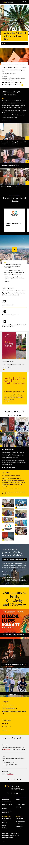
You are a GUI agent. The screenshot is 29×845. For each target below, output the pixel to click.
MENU (3, 43)
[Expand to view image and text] (3, 506)
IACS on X (8, 472)
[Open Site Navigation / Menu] (23, 2)
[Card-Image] (14, 215)
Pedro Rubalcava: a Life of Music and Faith (13, 664)
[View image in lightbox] (1, 431)
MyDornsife (4, 822)
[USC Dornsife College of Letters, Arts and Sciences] (7, 2)
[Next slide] (16, 205)
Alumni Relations (19, 818)
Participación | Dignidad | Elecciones (11, 84)
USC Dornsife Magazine (20, 821)
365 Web (4, 825)
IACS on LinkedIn (9, 449)
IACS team (10, 774)
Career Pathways (19, 828)
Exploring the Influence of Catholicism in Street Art (13, 635)
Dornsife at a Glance (6, 833)
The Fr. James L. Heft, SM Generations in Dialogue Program (13, 693)
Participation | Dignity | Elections (10, 82)
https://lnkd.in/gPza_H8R (8, 467)
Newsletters (5, 726)
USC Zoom (4, 827)
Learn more (5, 120)
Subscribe (7, 401)
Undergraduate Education (7, 802)
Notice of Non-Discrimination (7, 837)
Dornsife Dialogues (20, 823)
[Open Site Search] (26, 2)
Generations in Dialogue (8, 708)
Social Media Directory (20, 804)
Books (4, 723)
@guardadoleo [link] (16, 478)
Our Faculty (18, 799)
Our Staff (17, 802)
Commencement (19, 826)
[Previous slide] (13, 205)
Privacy (17, 833)
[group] (14, 572)
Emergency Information (14, 835)
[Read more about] (3, 369)
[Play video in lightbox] (14, 131)
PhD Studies (4, 808)
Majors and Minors (6, 799)
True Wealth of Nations (8, 705)
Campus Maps (18, 807)
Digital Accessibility (5, 835)
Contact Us (13, 833)
